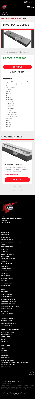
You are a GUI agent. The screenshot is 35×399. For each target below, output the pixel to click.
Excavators (5, 256)
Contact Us (17, 67)
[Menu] (28, 7)
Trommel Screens (7, 283)
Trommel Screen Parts (8, 323)
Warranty (4, 341)
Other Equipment (6, 268)
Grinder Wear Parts (7, 313)
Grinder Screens (6, 308)
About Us (4, 353)
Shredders (4, 273)
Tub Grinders (5, 285)
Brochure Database (7, 332)
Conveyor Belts (6, 294)
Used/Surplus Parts (7, 325)
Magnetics (4, 316)
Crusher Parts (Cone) (8, 299)
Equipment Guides (6, 334)
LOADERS (4, 261)
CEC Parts (4, 292)
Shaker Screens (6, 271)
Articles (4, 339)
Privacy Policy (6, 367)
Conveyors (4, 249)
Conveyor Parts (6, 296)
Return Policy (6, 350)
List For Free (5, 337)
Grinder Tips (5, 311)
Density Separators (7, 254)
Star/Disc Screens (7, 278)
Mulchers (4, 266)
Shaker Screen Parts (8, 318)
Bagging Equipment (7, 239)
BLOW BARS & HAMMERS (13, 165)
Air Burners (5, 234)
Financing (4, 355)
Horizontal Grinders (8, 259)
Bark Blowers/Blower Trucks (11, 242)
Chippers (4, 244)
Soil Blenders (5, 275)
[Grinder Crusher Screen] (9, 207)
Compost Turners (7, 247)
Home (2, 348)
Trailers (4, 280)
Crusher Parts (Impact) (8, 301)
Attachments (5, 237)
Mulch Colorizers (7, 263)
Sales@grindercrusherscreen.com (11, 218)
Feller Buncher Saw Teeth (10, 306)
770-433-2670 (5, 14)
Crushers (4, 251)
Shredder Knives (6, 320)
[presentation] (15, 188)
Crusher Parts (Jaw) (8, 304)
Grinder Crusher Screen (13, 381)
